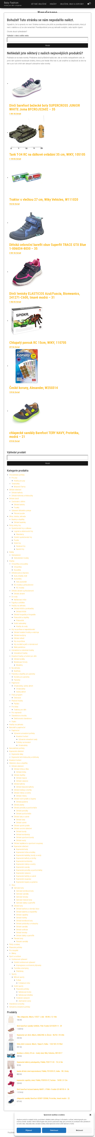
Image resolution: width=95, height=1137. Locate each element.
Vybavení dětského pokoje (21, 510)
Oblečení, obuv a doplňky (72, 4)
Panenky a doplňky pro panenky (23, 674)
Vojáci (14, 721)
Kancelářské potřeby (17, 748)
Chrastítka (18, 567)
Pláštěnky (20, 971)
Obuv (13, 885)
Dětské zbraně (19, 594)
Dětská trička (21, 772)
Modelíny (19, 665)
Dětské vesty (21, 840)
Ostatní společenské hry (23, 537)
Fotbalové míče (24, 983)
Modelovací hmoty (20, 662)
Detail (18, 114)
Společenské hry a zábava (21, 528)
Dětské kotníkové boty (24, 921)
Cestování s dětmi (18, 501)
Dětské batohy (19, 504)
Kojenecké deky (17, 754)
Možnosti (79, 1130)
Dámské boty (19, 888)
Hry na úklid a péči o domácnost (26, 644)
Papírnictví (15, 683)
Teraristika (15, 484)
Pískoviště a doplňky (21, 617)
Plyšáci (16, 704)
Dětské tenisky (21, 932)
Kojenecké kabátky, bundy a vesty (28, 855)
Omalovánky (20, 689)
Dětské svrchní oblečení (23, 828)
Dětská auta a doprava (20, 573)
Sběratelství (16, 555)
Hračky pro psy (19, 481)
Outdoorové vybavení (19, 959)
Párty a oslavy (14, 944)
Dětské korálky (19, 659)
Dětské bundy (21, 831)
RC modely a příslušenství (23, 585)
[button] (90, 1115)
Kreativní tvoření (22, 736)
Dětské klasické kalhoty (25, 787)
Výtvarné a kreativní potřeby (24, 733)
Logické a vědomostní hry (23, 531)
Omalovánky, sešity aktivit (23, 686)
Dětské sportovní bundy (25, 837)
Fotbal (18, 980)
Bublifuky (17, 671)
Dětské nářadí (19, 638)
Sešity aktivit (21, 692)
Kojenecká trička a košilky (25, 852)
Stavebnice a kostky (19, 715)
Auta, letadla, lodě (20, 576)
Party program (17, 695)
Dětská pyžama (22, 802)
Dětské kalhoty (17, 492)
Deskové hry (20, 546)
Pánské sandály (22, 941)
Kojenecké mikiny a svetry (26, 864)
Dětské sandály (22, 927)
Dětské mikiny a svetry (22, 793)
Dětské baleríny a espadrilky (26, 912)
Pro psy (14, 478)
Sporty (14, 974)
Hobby (11, 552)
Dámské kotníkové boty (25, 891)
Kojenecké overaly (23, 867)
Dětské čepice (21, 778)
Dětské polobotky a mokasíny (27, 923)
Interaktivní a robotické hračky (23, 650)
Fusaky (16, 507)
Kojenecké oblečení (16, 751)
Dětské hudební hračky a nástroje (26, 632)
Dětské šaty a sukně (21, 817)
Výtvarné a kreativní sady (28, 739)
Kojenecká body (22, 849)
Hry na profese (19, 641)
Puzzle (16, 540)
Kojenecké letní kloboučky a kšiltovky (25, 757)
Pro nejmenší (16, 712)
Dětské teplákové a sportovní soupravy (28, 843)
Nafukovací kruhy (25, 992)
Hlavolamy (20, 534)
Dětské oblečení (38, 4)
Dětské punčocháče (23, 814)
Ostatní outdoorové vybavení (24, 962)
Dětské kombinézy (23, 834)
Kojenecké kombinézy (24, 861)
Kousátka (17, 570)
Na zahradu (16, 668)
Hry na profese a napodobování (23, 629)
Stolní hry (17, 543)
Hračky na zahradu (18, 606)
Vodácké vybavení (23, 998)
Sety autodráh (21, 582)
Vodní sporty (18, 986)
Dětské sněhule (22, 930)
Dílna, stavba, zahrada (17, 516)
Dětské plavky (19, 805)
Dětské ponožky (22, 811)
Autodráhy (18, 579)
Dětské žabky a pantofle (25, 935)
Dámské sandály (22, 894)
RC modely (20, 588)
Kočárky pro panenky (21, 677)
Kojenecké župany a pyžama (26, 882)
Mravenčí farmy (19, 487)
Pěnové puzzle (19, 513)
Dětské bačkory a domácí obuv (27, 909)
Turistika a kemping (21, 968)
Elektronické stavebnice (23, 718)
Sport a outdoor (15, 956)
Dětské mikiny (21, 796)
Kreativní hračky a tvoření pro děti (24, 656)
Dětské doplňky (19, 775)
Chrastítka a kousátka (20, 564)
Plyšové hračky (17, 701)
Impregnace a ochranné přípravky (28, 965)
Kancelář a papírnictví (17, 727)
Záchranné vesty (25, 1001)
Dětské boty (18, 906)
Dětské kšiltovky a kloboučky (22, 496)
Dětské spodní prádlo (22, 825)
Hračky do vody (22, 626)
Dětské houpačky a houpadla (24, 614)
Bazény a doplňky (18, 519)
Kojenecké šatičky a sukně (26, 876)
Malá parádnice (19, 647)
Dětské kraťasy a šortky (23, 790)
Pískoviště (20, 620)
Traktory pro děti (20, 710)
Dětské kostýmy (20, 635)
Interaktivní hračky (20, 653)
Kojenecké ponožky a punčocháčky (29, 870)
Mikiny (14, 953)
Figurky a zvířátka (18, 602)
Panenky (17, 680)
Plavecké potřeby (15, 947)
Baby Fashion (11, 2)
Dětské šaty (20, 820)
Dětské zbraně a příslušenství (23, 591)
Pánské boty (18, 938)
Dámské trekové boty (24, 900)
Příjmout (29, 1130)
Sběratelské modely (21, 558)
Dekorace (17, 698)
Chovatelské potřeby (17, 475)
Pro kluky (15, 707)
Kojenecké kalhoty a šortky (26, 858)
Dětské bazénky (20, 522)
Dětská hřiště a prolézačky (24, 608)
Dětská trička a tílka (21, 769)
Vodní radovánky (20, 623)
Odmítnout (54, 1130)
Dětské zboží (14, 498)
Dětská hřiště (21, 611)
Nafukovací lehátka (26, 995)
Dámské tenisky (22, 897)
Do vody (14, 597)
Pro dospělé (13, 950)
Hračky (53, 4)
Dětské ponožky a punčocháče (25, 808)
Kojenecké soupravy (23, 879)
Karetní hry (20, 549)
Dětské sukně (21, 822)
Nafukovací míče (20, 600)
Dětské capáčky (22, 915)
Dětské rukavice (22, 781)
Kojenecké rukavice (23, 873)
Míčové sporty (19, 977)
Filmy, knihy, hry (15, 525)
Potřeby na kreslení (23, 742)
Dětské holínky (21, 918)
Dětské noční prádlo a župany (25, 799)
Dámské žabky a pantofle (25, 903)
